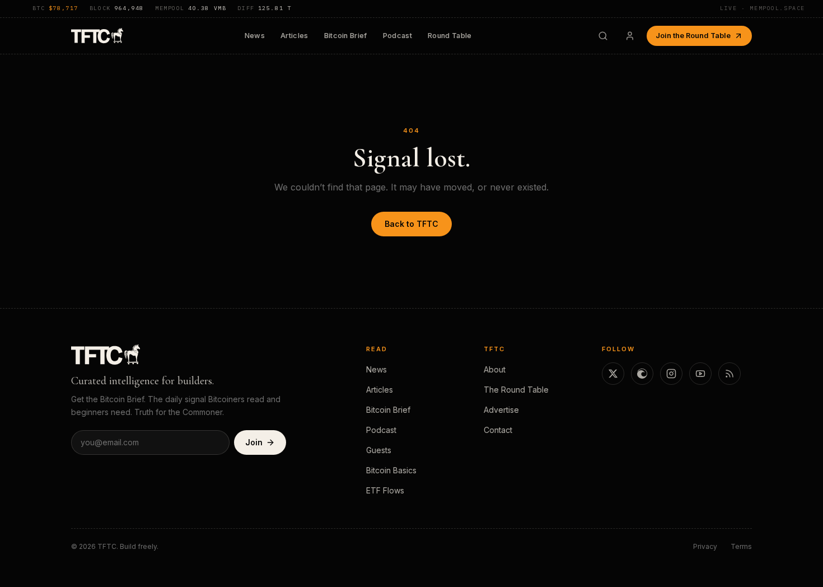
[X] (613, 373)
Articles (294, 35)
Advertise (501, 409)
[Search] (603, 36)
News (255, 35)
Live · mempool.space (762, 8)
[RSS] (729, 373)
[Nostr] (642, 373)
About (495, 369)
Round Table (450, 35)
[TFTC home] (97, 35)
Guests (378, 450)
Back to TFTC (411, 224)
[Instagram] (671, 373)
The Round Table (516, 389)
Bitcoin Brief (345, 35)
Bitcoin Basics (391, 470)
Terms (741, 546)
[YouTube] (700, 373)
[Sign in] (630, 36)
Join (254, 442)
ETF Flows (385, 490)
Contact (498, 430)
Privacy (705, 546)
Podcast (397, 35)
